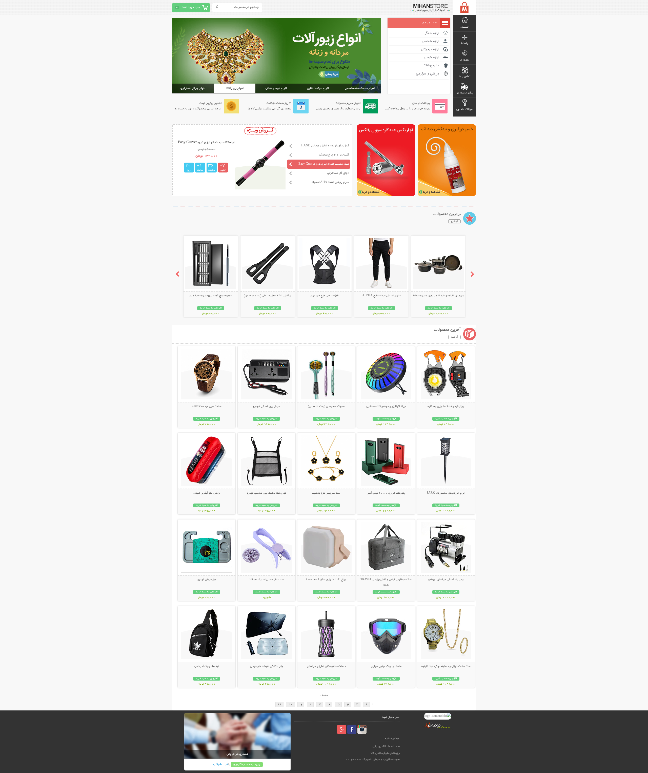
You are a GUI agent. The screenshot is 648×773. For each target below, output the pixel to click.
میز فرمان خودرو (206, 579)
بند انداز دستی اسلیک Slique (267, 579)
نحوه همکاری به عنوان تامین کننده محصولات (373, 759)
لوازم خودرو (431, 57)
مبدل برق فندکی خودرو (266, 406)
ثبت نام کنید (220, 764)
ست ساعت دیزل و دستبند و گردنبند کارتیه (446, 666)
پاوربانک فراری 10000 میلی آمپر (386, 493)
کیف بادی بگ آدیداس (206, 666)
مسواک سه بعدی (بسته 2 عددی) (326, 406)
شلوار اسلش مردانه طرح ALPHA (381, 295)
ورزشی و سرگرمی (427, 73)
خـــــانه (464, 27)
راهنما (464, 43)
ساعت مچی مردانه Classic (206, 406)
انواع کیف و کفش (276, 88)
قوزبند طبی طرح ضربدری (324, 295)
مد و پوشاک (431, 65)
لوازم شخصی (430, 41)
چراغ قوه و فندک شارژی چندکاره (446, 406)
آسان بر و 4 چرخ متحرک (334, 155)
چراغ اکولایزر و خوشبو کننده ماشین (386, 406)
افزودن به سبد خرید (439, 308)
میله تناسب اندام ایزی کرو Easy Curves (323, 164)
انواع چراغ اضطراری (193, 88)
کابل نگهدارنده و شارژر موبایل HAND (325, 145)
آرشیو (454, 221)
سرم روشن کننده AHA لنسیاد (330, 182)
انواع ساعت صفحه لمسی (360, 88)
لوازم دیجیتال (430, 49)
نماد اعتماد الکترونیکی (386, 746)
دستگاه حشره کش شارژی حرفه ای (326, 666)
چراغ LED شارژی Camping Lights (326, 579)
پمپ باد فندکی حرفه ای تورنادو (445, 579)
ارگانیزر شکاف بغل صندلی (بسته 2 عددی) (267, 295)
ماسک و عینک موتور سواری (386, 666)
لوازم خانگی (431, 33)
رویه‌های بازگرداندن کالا (385, 753)
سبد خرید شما (191, 7)
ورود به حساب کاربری (246, 764)
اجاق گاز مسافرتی (338, 173)
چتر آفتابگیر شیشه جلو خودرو (266, 666)
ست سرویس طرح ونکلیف (326, 493)
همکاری (464, 60)
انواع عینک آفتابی (318, 88)
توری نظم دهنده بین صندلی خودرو (266, 493)
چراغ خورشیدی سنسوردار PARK (446, 493)
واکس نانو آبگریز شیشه (206, 493)
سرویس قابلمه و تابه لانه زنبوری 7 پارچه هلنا (438, 295)
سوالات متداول (464, 109)
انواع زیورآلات (235, 88)
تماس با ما (464, 76)
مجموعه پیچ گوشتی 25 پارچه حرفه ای (211, 295)
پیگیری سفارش (464, 92)
